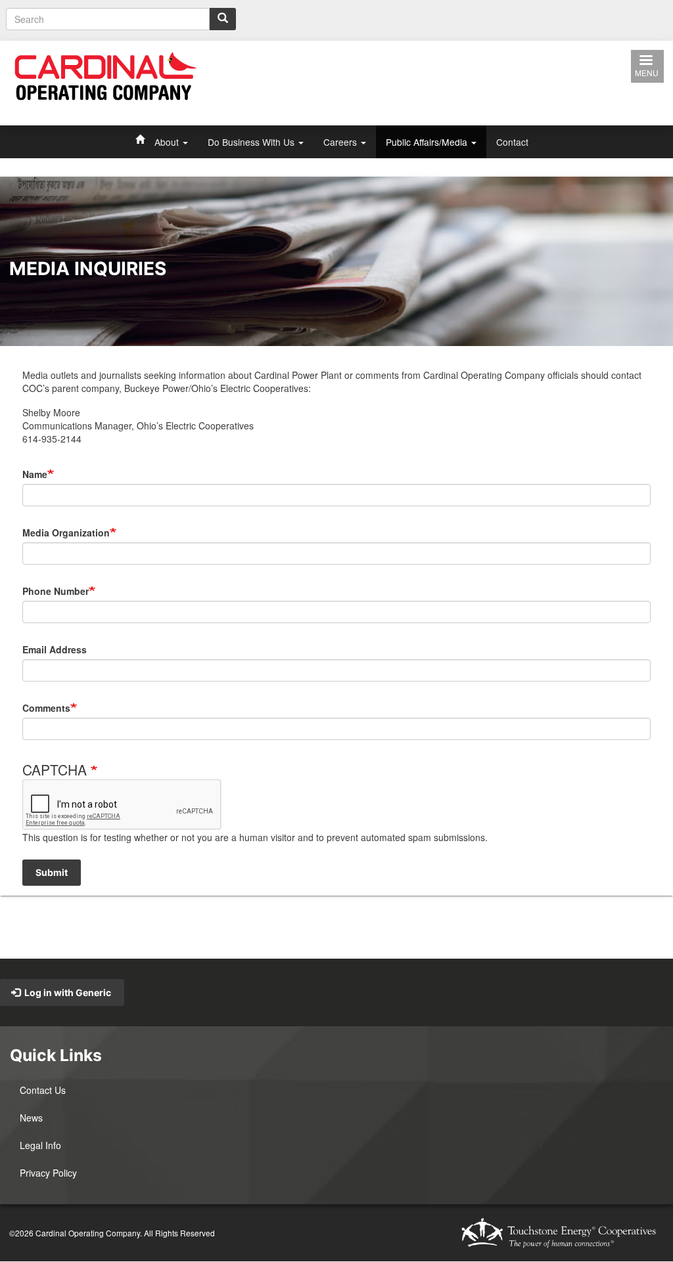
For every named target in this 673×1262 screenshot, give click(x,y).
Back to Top (348, 934)
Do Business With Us (252, 141)
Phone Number (55, 591)
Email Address (54, 649)
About (167, 141)
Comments (46, 707)
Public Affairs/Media (428, 141)
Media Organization (66, 532)
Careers (341, 141)
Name (34, 474)
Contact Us (43, 1090)
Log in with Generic (66, 992)
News (31, 1117)
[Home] (105, 74)
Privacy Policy (48, 1172)
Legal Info (40, 1145)
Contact (512, 141)
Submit (51, 872)
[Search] (223, 19)
